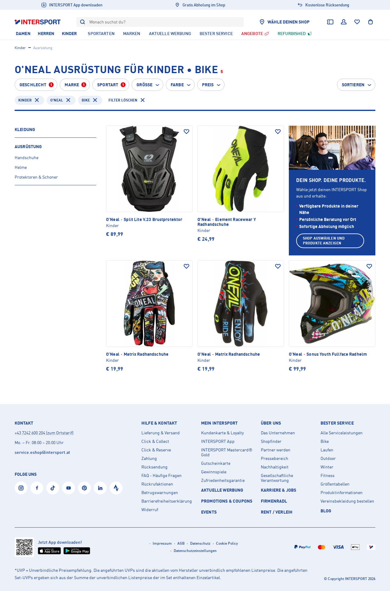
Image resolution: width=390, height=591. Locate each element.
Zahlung (149, 458)
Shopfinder (271, 441)
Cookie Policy (227, 543)
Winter (327, 467)
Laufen (327, 449)
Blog (326, 510)
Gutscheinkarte (215, 463)
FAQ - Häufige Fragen (161, 475)
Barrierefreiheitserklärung (166, 501)
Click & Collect (155, 441)
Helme (21, 167)
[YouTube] (68, 488)
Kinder (20, 47)
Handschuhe (26, 157)
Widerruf (149, 509)
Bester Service (337, 423)
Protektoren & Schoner (36, 177)
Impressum (162, 543)
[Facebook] (36, 488)
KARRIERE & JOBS (278, 490)
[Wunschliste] (357, 22)
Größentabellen (335, 484)
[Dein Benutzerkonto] (343, 22)
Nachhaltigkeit (275, 467)
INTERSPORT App (218, 441)
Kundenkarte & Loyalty (222, 432)
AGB (181, 543)
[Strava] (116, 488)
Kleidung (25, 129)
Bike (86, 100)
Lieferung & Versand (160, 432)
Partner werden (275, 449)
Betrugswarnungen (159, 492)
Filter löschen (122, 100)
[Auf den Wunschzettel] (186, 132)
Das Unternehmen (278, 432)
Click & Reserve (156, 449)
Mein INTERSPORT (219, 423)
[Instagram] (21, 488)
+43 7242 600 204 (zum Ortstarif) (44, 432)
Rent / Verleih (276, 511)
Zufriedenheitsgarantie (223, 480)
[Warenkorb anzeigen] (370, 22)
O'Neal (56, 100)
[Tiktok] (52, 488)
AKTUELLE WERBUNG (222, 490)
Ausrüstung (28, 146)
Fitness (328, 475)
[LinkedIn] (100, 488)
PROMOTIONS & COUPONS (226, 501)
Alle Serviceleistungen (342, 432)
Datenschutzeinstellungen (195, 550)
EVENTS (209, 511)
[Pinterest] (84, 488)
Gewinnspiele (213, 471)
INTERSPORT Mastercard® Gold (226, 452)
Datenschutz (200, 543)
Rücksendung (154, 467)
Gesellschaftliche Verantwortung (277, 478)
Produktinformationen (342, 492)
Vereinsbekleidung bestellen (347, 501)
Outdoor (328, 458)
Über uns (271, 423)
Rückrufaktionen (157, 484)
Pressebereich (274, 458)
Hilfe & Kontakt (159, 423)
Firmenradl (274, 501)
